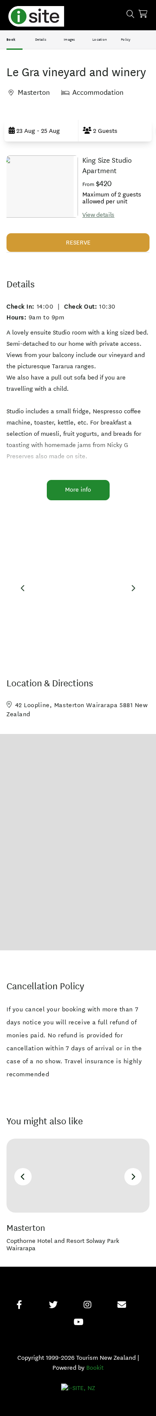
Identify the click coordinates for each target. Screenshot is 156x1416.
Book (10, 39)
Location (99, 39)
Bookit (95, 1368)
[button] (41, 131)
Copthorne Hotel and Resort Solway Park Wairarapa (62, 1245)
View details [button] (98, 215)
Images (69, 39)
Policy (126, 39)
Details (40, 39)
